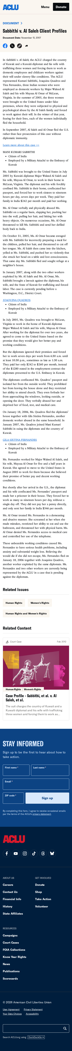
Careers (8, 884)
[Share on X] (12, 47)
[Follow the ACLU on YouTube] (16, 853)
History (7, 906)
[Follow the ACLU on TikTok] (34, 853)
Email (8, 781)
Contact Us (10, 891)
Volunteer (41, 906)
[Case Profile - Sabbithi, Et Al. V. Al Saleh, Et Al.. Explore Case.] (36, 679)
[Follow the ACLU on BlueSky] (52, 853)
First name (11, 767)
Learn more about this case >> (21, 145)
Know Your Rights (14, 956)
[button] (19, 46)
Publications (11, 971)
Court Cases (11, 942)
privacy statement (42, 814)
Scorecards (10, 978)
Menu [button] (45, 7)
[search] (65, 1028)
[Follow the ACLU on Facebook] (6, 853)
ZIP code (10, 795)
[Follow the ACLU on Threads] (43, 853)
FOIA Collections (14, 949)
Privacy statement (33, 1009)
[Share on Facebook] (5, 47)
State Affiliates (13, 913)
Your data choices (12, 1013)
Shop (38, 891)
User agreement (11, 1009)
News (6, 964)
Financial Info (12, 899)
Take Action (43, 899)
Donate (61, 7)
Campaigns (10, 935)
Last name (38, 767)
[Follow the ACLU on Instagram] (25, 853)
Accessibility (32, 1013)
